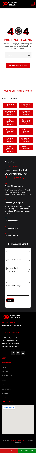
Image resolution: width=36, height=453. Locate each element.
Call (10, 451)
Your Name (11, 250)
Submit (10, 300)
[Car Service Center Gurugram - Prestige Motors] (9, 3)
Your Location (11, 277)
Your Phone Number (14, 259)
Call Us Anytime (8, 323)
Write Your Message (13, 286)
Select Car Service (13, 268)
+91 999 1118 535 (11, 325)
